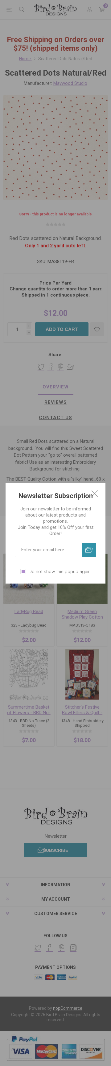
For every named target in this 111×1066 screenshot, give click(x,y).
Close (95, 493)
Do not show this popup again (60, 571)
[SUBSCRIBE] (89, 550)
